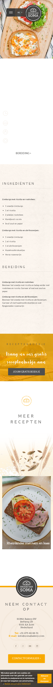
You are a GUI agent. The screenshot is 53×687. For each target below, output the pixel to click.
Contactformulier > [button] (26, 658)
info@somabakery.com (31, 636)
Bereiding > (23, 153)
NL (19, 12)
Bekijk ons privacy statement (18, 683)
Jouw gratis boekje (26, 371)
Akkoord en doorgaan (44, 678)
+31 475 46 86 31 (29, 633)
